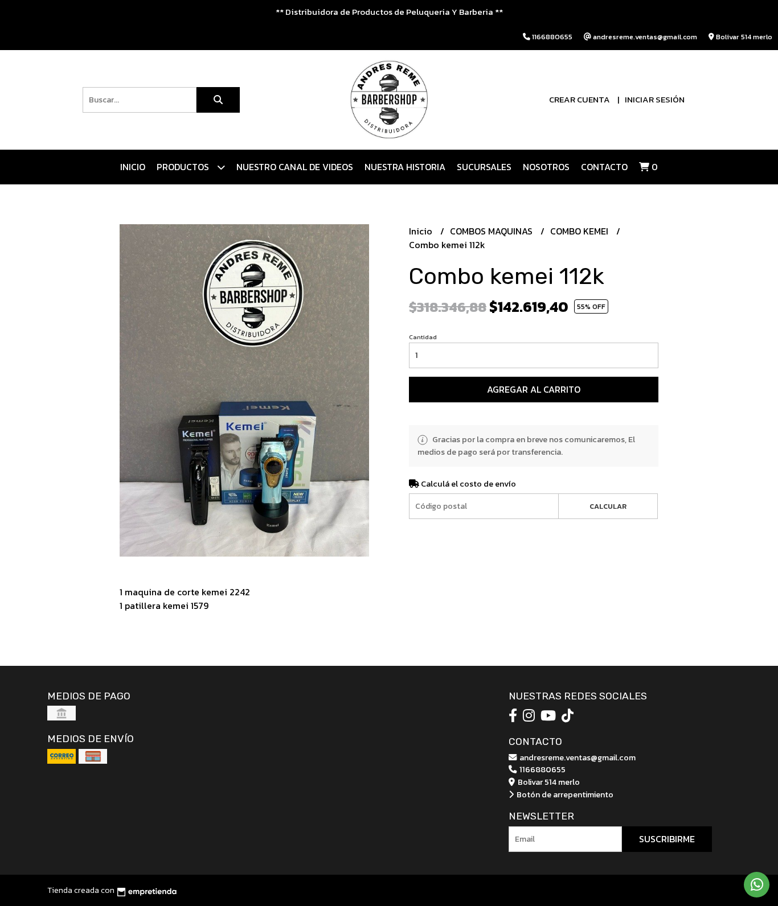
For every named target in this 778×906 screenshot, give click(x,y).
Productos (184, 167)
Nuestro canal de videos (294, 167)
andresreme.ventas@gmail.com (577, 757)
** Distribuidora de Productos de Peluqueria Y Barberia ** (389, 11)
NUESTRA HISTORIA (405, 167)
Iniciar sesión (655, 99)
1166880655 (542, 769)
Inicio (132, 167)
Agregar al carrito (533, 389)
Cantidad (423, 336)
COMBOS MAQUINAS (492, 231)
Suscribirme (667, 839)
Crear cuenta (579, 99)
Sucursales (484, 167)
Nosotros (546, 167)
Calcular (608, 506)
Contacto (604, 167)
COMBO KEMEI (580, 231)
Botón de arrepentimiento (564, 794)
